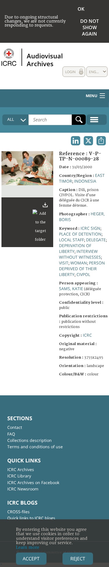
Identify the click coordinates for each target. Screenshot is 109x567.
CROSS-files (18, 511)
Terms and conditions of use (35, 446)
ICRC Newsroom (22, 489)
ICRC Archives (20, 469)
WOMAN (78, 263)
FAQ (11, 434)
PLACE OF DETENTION (80, 234)
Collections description (29, 440)
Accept (31, 558)
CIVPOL (83, 274)
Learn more (27, 547)
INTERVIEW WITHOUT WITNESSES (80, 254)
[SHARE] (101, 140)
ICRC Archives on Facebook (33, 482)
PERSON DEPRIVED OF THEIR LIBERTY (82, 268)
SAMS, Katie (71, 288)
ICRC (87, 335)
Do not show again (89, 27)
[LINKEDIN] (75, 140)
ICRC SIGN (90, 228)
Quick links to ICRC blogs (31, 518)
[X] (88, 140)
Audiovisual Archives (45, 59)
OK (81, 9)
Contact (14, 427)
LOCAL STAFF (71, 239)
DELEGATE (96, 239)
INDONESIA (85, 181)
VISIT (63, 263)
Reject (77, 558)
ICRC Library (19, 476)
